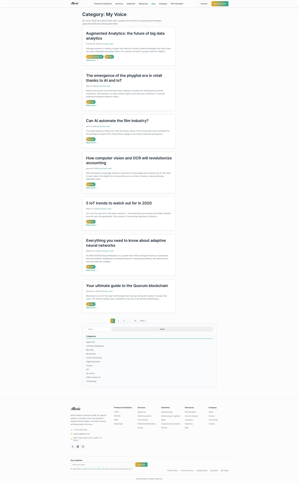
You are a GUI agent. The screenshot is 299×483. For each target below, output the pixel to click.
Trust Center (213, 420)
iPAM (116, 420)
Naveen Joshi (108, 44)
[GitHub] (83, 447)
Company (163, 4)
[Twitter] (73, 447)
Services (119, 4)
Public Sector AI (93, 377)
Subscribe (141, 465)
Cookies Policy (201, 470)
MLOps (140, 428)
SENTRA (117, 416)
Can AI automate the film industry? (117, 120)
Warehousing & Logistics (170, 416)
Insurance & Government (170, 424)
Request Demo (220, 4)
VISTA (116, 412)
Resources (143, 4)
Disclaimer (214, 470)
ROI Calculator (177, 4)
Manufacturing (166, 412)
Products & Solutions (103, 4)
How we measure (191, 416)
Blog (153, 4)
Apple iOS (90, 342)
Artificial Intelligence (94, 57)
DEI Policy (224, 470)
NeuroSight (118, 424)
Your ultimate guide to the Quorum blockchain (127, 285)
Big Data (90, 350)
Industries (131, 4)
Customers (189, 420)
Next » (143, 321)
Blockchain (91, 354)
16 (135, 321)
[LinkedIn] (78, 447)
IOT (87, 369)
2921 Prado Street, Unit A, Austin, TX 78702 (87, 439)
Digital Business (93, 361)
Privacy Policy (96, 469)
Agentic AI (142, 412)
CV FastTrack (143, 420)
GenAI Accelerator (144, 416)
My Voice (109, 57)
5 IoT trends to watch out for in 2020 (119, 203)
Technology (91, 381)
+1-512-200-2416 (80, 430)
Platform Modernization (146, 424)
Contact (204, 4)
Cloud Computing (94, 357)
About (211, 412)
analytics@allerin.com (81, 434)
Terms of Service (187, 470)
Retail (163, 420)
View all (164, 428)
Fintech (89, 365)
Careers (212, 416)
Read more (91, 60)
